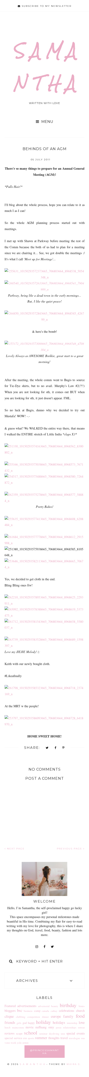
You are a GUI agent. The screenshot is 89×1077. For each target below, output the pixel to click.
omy (51, 1027)
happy (31, 1023)
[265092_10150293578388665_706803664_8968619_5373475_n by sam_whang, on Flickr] (45, 615)
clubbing (20, 1016)
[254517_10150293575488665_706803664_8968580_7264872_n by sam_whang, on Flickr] (45, 482)
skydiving (54, 1033)
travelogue (74, 1038)
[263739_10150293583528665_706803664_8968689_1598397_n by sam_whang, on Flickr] (45, 645)
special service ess (16, 1038)
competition (33, 1016)
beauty (54, 1006)
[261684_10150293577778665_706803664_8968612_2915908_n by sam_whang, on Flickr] (45, 543)
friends (10, 1022)
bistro (82, 1006)
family (68, 1016)
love (82, 1022)
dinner (45, 1016)
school (30, 1032)
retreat (81, 1027)
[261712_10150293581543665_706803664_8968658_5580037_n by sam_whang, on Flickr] (45, 627)
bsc (19, 1010)
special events (75, 1033)
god (25, 1023)
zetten (25, 1042)
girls (19, 1023)
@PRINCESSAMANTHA (44, 1052)
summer (41, 1037)
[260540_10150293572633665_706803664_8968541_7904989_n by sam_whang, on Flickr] (45, 289)
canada (45, 1010)
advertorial (44, 1006)
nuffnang (41, 1027)
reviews (9, 1033)
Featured (10, 1006)
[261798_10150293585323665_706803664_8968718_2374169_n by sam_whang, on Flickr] (45, 694)
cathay (54, 1010)
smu (63, 1033)
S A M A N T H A (32, 1064)
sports (31, 1038)
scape (19, 1033)
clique (9, 1016)
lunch (7, 1027)
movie (30, 1027)
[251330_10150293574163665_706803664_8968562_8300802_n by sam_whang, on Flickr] (45, 452)
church (80, 1010)
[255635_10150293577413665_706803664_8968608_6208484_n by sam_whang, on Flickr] (45, 525)
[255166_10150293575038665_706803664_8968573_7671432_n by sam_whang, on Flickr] (45, 470)
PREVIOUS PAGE (70, 848)
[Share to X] (47, 748)
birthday (68, 1005)
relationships (69, 1027)
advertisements (26, 1006)
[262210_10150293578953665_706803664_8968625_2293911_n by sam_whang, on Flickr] (45, 603)
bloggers (10, 1010)
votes (7, 1042)
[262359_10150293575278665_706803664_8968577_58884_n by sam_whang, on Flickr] (45, 501)
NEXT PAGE (15, 848)
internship (72, 1023)
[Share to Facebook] (56, 748)
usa (83, 1038)
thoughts (53, 1038)
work (13, 1042)
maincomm (18, 1027)
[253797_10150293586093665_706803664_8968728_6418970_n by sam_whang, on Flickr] (45, 724)
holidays (59, 1022)
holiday (43, 1021)
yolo (19, 1042)
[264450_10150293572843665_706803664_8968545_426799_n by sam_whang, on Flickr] (45, 319)
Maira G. (74, 1064)
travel (64, 1038)
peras (58, 1027)
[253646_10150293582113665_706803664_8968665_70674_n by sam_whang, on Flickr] (45, 567)
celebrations (66, 1010)
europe (56, 1016)
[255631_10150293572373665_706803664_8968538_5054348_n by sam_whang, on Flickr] (45, 277)
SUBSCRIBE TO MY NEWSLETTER (46, 6)
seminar (43, 1033)
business (28, 1010)
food (80, 1015)
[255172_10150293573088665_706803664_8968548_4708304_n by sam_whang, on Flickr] (45, 349)
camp (37, 1011)
